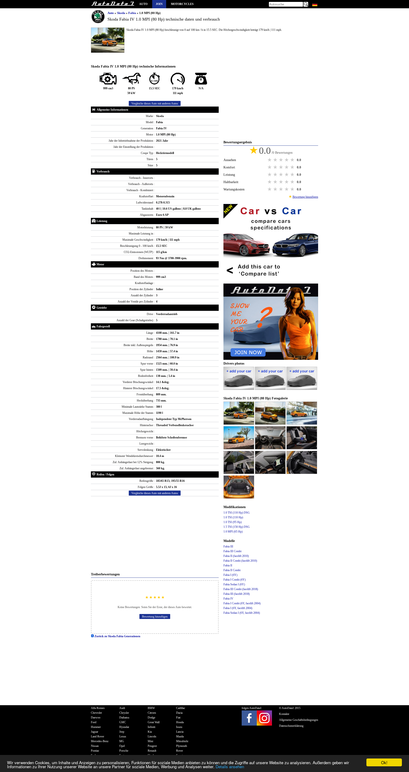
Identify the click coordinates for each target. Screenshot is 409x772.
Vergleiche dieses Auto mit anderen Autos (154, 103)
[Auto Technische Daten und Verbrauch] (112, 4)
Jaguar (94, 731)
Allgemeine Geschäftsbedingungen (298, 720)
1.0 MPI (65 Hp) (233, 531)
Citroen (152, 712)
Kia (150, 731)
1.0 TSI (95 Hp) (232, 522)
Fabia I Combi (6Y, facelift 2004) (242, 603)
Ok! (384, 762)
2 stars (276, 160)
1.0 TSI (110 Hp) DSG (236, 512)
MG (121, 741)
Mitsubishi (182, 741)
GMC (122, 722)
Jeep (121, 731)
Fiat (178, 717)
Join (159, 4)
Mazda (180, 736)
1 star (270, 160)
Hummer (96, 727)
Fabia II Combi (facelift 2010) (240, 560)
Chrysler (124, 712)
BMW (151, 708)
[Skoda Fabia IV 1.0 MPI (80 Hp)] (239, 423)
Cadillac (180, 708)
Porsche (123, 750)
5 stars (293, 160)
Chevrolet (96, 712)
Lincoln (152, 736)
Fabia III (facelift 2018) (236, 594)
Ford (93, 722)
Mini (150, 741)
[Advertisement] (155, 534)
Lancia (179, 731)
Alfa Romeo (98, 708)
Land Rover (97, 736)
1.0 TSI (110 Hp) (233, 517)
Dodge (151, 717)
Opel (122, 746)
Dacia (179, 712)
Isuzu (179, 727)
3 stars (281, 160)
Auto (143, 4)
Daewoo (95, 717)
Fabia (132, 13)
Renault (152, 750)
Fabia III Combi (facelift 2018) (240, 589)
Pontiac (95, 750)
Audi (122, 708)
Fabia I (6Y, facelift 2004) (237, 608)
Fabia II (227, 565)
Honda (180, 722)
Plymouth (181, 746)
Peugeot (152, 746)
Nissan (95, 746)
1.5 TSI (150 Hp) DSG (236, 526)
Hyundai (124, 727)
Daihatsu (124, 717)
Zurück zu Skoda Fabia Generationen (117, 636)
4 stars (287, 160)
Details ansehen (230, 766)
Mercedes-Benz (99, 741)
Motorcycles (182, 4)
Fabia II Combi (231, 570)
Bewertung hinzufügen (155, 616)
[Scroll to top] (387, 754)
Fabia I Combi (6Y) (234, 579)
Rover (179, 750)
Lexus (122, 736)
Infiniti (151, 727)
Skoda (121, 13)
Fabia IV (228, 598)
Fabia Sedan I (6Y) (234, 584)
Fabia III (228, 546)
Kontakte (284, 714)
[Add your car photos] (239, 389)
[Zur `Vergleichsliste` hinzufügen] (270, 281)
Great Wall (154, 722)
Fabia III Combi (232, 551)
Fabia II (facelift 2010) (236, 556)
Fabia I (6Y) (230, 575)
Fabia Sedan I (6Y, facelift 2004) (241, 612)
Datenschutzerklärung (291, 725)
